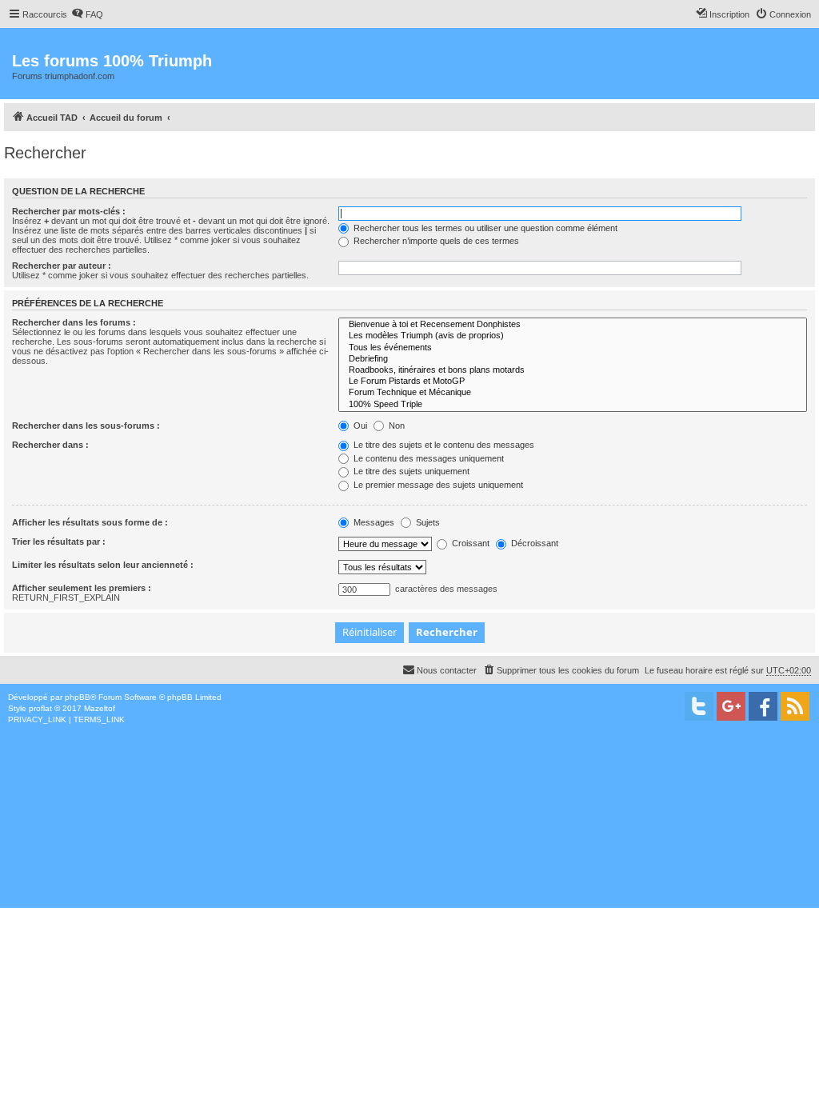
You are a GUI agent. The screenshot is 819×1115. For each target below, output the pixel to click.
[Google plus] (731, 706)
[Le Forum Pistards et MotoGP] (572, 381)
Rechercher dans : (50, 445)
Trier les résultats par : (59, 541)
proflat (40, 708)
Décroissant (533, 543)
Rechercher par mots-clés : (69, 211)
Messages (372, 522)
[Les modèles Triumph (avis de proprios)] (572, 336)
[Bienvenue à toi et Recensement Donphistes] (572, 324)
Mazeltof (99, 708)
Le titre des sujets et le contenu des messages (442, 445)
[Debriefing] (572, 359)
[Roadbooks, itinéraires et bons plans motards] (572, 370)
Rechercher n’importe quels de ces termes (435, 241)
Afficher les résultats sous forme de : (90, 522)
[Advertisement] (409, 845)
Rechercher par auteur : (61, 265)
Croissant (469, 543)
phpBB (77, 697)
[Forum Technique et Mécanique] (572, 392)
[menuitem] (87, 14)
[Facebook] (763, 706)
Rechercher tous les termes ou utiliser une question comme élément (484, 228)
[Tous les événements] (572, 348)
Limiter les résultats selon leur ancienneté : (103, 564)
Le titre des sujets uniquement (410, 471)
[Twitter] (699, 706)
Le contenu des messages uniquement (427, 458)
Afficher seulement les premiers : (81, 588)
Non (395, 425)
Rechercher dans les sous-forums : (86, 425)
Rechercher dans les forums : (74, 322)
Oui (359, 425)
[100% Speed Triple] (572, 404)
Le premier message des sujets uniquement (437, 485)
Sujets (426, 522)
